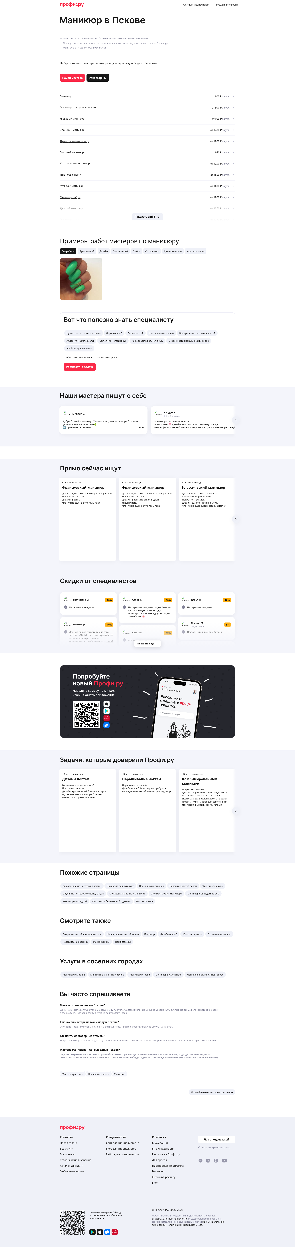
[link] (72, 78)
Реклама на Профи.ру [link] (166, 1154)
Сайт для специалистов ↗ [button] (122, 1143)
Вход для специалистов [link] (121, 1148)
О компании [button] (160, 1143)
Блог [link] (155, 1182)
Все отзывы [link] (67, 1154)
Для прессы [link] (159, 1160)
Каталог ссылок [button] (70, 1165)
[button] (82, 886)
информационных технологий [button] (169, 1218)
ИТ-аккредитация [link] (163, 1148)
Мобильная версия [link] (72, 1171)
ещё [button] (141, 427)
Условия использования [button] (75, 1160)
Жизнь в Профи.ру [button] (163, 1177)
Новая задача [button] (69, 1143)
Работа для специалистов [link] (122, 1154)
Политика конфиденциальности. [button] (185, 1224)
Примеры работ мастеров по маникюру (119, 241)
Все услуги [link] (66, 1148)
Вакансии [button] (158, 1171)
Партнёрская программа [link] (168, 1165)
